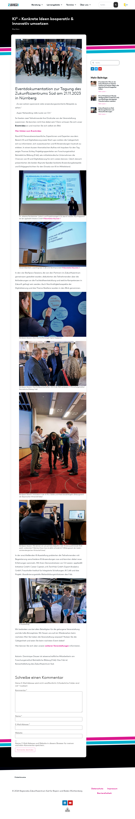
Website (18, 733)
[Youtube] (100, 69)
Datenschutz (97, 788)
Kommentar (21, 690)
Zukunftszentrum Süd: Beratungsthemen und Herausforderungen (106, 109)
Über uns (84, 5)
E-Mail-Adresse (22, 724)
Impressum (112, 788)
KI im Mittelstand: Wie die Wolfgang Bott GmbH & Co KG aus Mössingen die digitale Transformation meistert (108, 98)
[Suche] (116, 5)
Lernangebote (53, 5)
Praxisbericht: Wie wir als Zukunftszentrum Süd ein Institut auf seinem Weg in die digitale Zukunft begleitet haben (108, 85)
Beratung (36, 5)
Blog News (15, 29)
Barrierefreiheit (104, 793)
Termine (70, 5)
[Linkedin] (92, 69)
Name (18, 716)
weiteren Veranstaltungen (57, 646)
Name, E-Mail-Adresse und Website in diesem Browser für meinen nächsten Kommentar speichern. (44, 744)
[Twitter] (96, 69)
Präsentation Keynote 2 (70, 268)
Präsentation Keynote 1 (51, 219)
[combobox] (106, 5)
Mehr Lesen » (102, 91)
